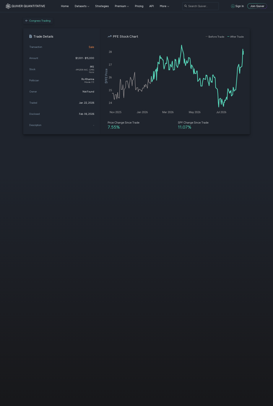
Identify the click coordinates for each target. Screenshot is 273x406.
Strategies (102, 6)
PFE (92, 66)
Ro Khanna (88, 79)
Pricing (139, 6)
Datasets (81, 6)
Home (65, 6)
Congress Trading (40, 20)
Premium (120, 6)
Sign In (239, 6)
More (163, 6)
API (151, 6)
